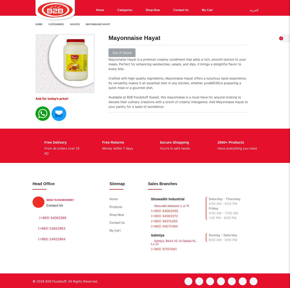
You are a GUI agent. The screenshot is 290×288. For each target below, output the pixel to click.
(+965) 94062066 (52, 218)
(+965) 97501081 (164, 249)
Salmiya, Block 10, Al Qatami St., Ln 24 (173, 242)
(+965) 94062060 (164, 211)
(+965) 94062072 (164, 216)
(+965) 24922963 (51, 228)
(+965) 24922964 (51, 239)
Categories (56, 24)
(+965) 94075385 (164, 226)
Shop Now (116, 215)
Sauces (75, 24)
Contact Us (54, 205)
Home (39, 24)
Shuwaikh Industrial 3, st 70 (171, 206)
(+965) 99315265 (164, 221)
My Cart (115, 230)
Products (115, 207)
